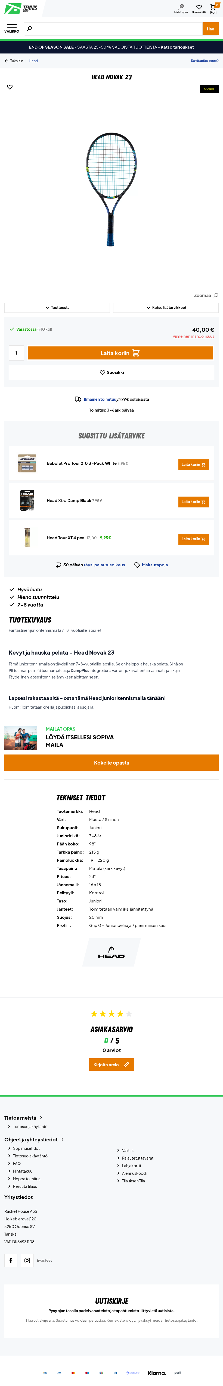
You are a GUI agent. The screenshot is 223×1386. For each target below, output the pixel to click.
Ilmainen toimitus (100, 399)
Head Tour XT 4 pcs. (66, 537)
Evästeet (44, 1260)
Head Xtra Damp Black (69, 500)
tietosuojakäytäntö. (181, 1320)
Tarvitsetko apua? (205, 61)
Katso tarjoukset (177, 46)
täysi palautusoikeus (104, 564)
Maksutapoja (155, 564)
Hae (210, 28)
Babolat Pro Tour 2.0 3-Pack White (82, 463)
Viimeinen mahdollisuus (193, 336)
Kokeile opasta (111, 762)
